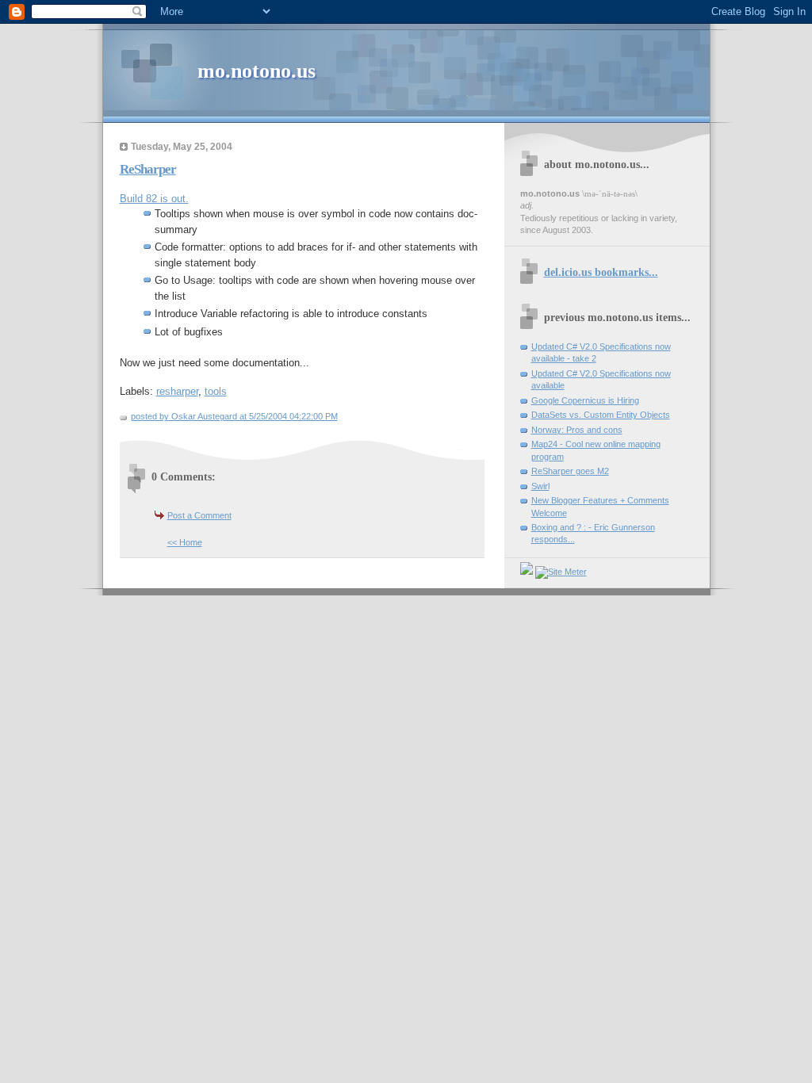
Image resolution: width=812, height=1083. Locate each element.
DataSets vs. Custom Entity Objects (600, 414)
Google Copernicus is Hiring (585, 400)
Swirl (540, 486)
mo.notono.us (256, 70)
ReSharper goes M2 (570, 471)
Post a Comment (199, 515)
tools (216, 391)
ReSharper (148, 169)
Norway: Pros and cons (576, 429)
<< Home (184, 542)
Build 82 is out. (154, 199)
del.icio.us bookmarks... (601, 272)
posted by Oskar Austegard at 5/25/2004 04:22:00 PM (234, 416)
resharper (177, 391)
